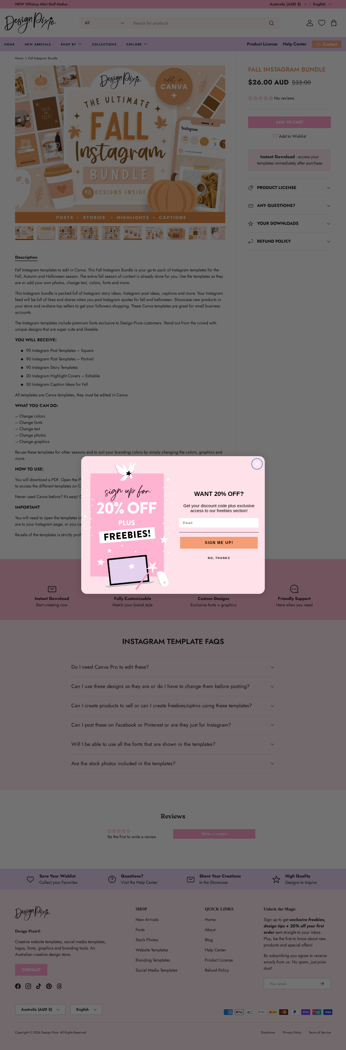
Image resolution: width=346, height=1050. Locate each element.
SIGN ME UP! (219, 543)
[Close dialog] (257, 464)
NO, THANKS (219, 558)
